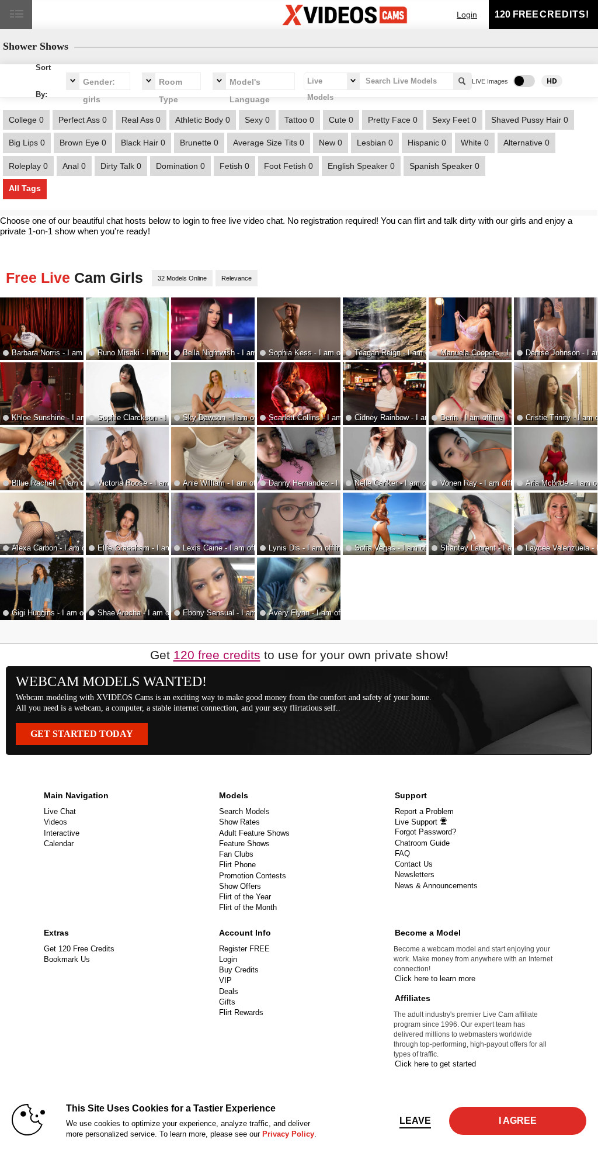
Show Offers (240, 886)
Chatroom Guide (422, 843)
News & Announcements (436, 885)
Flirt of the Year (245, 896)
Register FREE (244, 948)
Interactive (61, 833)
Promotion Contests (252, 875)
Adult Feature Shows (254, 833)
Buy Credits (239, 969)
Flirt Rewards (241, 1012)
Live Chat (60, 811)
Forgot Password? (425, 831)
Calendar (59, 843)
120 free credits (216, 655)
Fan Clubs (236, 854)
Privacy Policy (288, 1134)
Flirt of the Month (248, 907)
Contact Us (414, 864)
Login (467, 14)
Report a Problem (424, 811)
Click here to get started (435, 1063)
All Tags (25, 188)
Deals (228, 991)
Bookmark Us (67, 959)
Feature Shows (244, 843)
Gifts (227, 1002)
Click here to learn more (435, 978)
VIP (225, 980)
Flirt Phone (237, 864)
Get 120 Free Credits (79, 948)
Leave (415, 1121)
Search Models (244, 811)
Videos (55, 822)
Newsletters (414, 874)
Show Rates (239, 822)
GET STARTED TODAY (81, 734)
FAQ (402, 853)
